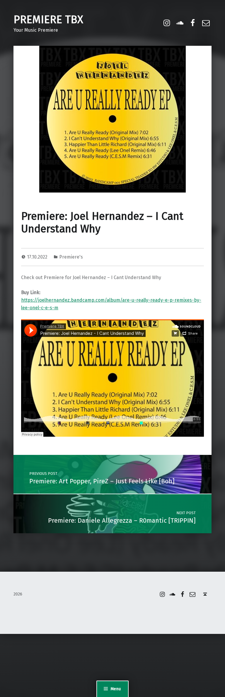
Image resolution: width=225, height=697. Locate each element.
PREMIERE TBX (48, 19)
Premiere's (71, 257)
